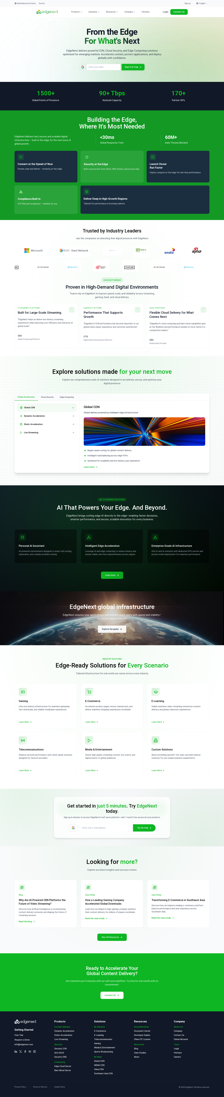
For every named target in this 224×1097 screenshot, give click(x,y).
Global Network (181, 1039)
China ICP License (142, 1039)
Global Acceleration (26, 397)
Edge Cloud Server (62, 1066)
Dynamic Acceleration (64, 1031)
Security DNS (60, 1057)
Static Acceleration (63, 1035)
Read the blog (25, 921)
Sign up (187, 3)
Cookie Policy (59, 1087)
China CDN (99, 1069)
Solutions (93, 12)
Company (128, 12)
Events (42, 3)
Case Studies (140, 1053)
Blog (136, 1048)
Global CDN (99, 1061)
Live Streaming (61, 1039)
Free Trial (19, 1035)
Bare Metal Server (62, 1070)
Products (75, 12)
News (136, 1057)
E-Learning (99, 1035)
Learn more (23, 174)
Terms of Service (40, 1087)
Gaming (97, 1043)
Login (165, 12)
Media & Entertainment (104, 1047)
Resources (111, 12)
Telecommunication (103, 1039)
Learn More (24, 722)
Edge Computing (67, 397)
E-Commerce (100, 1031)
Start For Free (131, 67)
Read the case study (94, 918)
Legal (176, 1048)
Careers (177, 1057)
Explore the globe (110, 629)
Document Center (142, 1031)
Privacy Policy (20, 1087)
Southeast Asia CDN (103, 1073)
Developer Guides (142, 1035)
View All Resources (110, 937)
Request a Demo (22, 1040)
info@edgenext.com (24, 1044)
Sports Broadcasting (103, 1051)
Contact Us (179, 12)
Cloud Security (47, 397)
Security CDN (60, 1048)
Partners (146, 12)
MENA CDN (99, 1065)
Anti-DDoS (59, 1053)
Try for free (142, 828)
